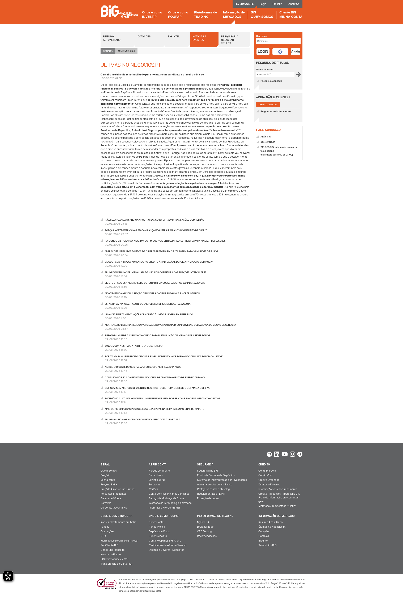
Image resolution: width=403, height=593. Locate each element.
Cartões (153, 489)
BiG (262, 15)
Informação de (234, 15)
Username (262, 36)
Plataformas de (205, 15)
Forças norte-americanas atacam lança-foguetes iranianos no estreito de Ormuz (156, 230)
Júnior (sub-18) (157, 480)
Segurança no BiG (207, 470)
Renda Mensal (157, 526)
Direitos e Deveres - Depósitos (166, 550)
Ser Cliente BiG (109, 545)
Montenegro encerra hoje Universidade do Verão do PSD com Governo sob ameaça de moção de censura (170, 325)
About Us (293, 4)
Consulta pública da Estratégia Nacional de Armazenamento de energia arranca (155, 377)
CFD (103, 536)
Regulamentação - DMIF (211, 493)
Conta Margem (267, 470)
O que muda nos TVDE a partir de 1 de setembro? (134, 346)
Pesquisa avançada (271, 81)
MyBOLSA (203, 522)
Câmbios (263, 536)
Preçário (277, 4)
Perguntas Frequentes (113, 493)
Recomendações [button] (207, 536)
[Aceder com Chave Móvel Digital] (280, 51)
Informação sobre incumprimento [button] (277, 489)
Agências (265, 136)
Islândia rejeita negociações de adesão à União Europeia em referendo (149, 314)
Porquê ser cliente (159, 470)
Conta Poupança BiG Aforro (165, 540)
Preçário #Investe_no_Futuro (117, 489)
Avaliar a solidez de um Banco (214, 484)
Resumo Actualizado (111, 38)
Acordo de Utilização (144, 579)
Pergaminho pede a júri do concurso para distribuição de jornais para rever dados (157, 335)
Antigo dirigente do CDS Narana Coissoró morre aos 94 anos (143, 367)
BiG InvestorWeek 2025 (114, 559)
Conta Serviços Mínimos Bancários (169, 493)
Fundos (105, 526)
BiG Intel (174, 36)
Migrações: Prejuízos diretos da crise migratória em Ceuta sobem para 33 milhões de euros (161, 251)
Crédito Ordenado (268, 480)
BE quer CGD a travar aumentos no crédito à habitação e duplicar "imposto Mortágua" (159, 262)
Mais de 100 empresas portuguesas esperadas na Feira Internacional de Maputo (154, 409)
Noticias (108, 51)
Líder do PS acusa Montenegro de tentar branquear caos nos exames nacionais (155, 283)
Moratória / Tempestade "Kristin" (277, 506)
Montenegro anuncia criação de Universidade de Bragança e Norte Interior (152, 293)
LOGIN (263, 51)
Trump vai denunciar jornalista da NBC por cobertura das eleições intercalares (155, 272)
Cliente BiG (290, 15)
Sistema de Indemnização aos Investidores (222, 480)
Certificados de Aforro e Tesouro (167, 545)
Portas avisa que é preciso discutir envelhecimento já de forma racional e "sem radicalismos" (164, 356)
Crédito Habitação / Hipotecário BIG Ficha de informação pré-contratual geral (279, 497)
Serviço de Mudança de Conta (166, 498)
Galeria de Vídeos (111, 498)
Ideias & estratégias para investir (119, 540)
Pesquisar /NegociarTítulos (229, 40)
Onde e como (152, 15)
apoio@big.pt (267, 142)
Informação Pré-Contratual (164, 507)
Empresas (154, 484)
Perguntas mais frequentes (275, 111)
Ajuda (295, 52)
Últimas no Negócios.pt (271, 526)
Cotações (144, 36)
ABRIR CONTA (245, 4)
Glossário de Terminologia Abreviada (170, 503)
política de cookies (166, 579)
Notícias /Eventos (199, 38)
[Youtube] (284, 454)
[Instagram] (292, 454)
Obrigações (107, 531)
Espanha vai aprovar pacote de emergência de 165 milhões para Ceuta (147, 304)
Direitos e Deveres (269, 484)
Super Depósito (158, 536)
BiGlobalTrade (205, 526)
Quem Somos (109, 470)
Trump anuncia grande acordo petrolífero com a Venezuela (142, 419)
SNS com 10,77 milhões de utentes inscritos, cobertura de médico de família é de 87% (157, 388)
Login (263, 4)
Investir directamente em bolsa (118, 522)
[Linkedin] (276, 454)
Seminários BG (126, 51)
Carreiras (106, 503)
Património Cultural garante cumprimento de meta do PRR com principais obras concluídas (162, 398)
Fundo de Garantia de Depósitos (216, 475)
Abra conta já (268, 104)
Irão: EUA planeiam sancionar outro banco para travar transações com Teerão (154, 220)
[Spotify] (269, 455)
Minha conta (108, 480)
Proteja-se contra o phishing (213, 489)
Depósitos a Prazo (159, 531)
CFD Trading (204, 531)
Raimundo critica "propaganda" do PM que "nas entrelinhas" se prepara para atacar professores (165, 241)
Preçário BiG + (109, 484)
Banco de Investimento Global (119, 11)
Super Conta (156, 522)
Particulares (156, 475)
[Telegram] (299, 455)
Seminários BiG (267, 545)
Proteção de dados (208, 498)
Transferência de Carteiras (116, 563)
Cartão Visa (265, 475)
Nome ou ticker (264, 69)
